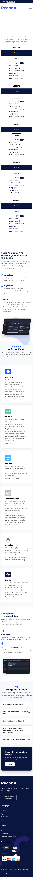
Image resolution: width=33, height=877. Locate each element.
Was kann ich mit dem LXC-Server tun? (15, 712)
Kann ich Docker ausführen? (13, 721)
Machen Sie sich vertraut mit (9, 797)
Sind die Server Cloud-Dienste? (14, 740)
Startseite (3, 811)
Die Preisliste (4, 817)
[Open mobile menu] (30, 8)
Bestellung (16, 58)
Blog (2, 820)
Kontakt (10, 764)
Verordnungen (5, 833)
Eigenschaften (5, 814)
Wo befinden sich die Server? (14, 704)
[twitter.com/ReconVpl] (6, 873)
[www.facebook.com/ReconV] (2, 873)
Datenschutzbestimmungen (8, 836)
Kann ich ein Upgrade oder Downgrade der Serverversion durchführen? (14, 730)
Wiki (2, 830)
